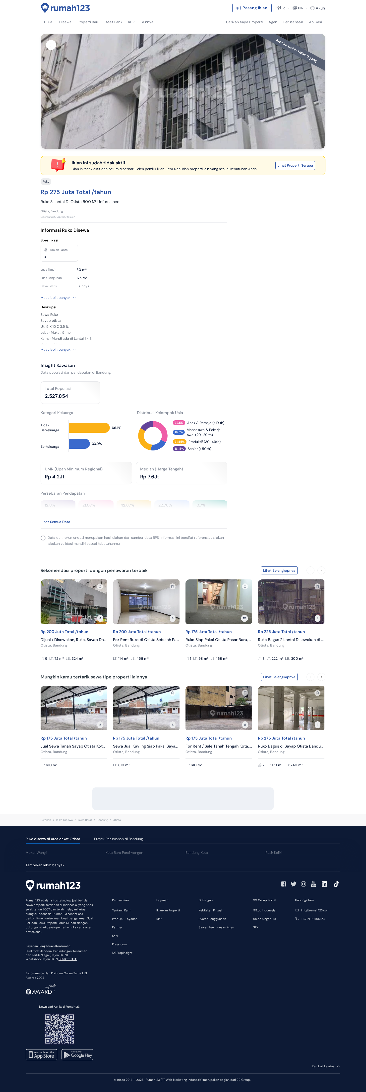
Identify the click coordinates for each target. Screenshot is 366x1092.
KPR (159, 919)
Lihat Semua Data (55, 522)
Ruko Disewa (64, 820)
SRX (255, 927)
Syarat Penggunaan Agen (216, 927)
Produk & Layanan (124, 919)
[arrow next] (321, 570)
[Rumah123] (65, 8)
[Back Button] (51, 45)
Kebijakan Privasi (210, 910)
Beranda (46, 820)
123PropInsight (122, 953)
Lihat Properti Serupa (295, 165)
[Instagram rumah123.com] (303, 884)
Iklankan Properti (168, 910)
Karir (115, 936)
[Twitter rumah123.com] (294, 884)
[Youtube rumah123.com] (313, 884)
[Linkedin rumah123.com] (324, 884)
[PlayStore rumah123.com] (77, 1054)
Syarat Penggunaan (212, 919)
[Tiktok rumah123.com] (336, 884)
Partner (117, 927)
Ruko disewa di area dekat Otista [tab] (53, 839)
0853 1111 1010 (68, 959)
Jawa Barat (85, 820)
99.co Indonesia (264, 910)
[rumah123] (53, 886)
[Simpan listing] (100, 586)
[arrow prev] (310, 570)
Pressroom (119, 944)
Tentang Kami (121, 910)
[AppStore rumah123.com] (41, 1054)
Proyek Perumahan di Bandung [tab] (118, 839)
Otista (117, 820)
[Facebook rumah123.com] (284, 884)
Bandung (102, 820)
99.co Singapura (264, 919)
